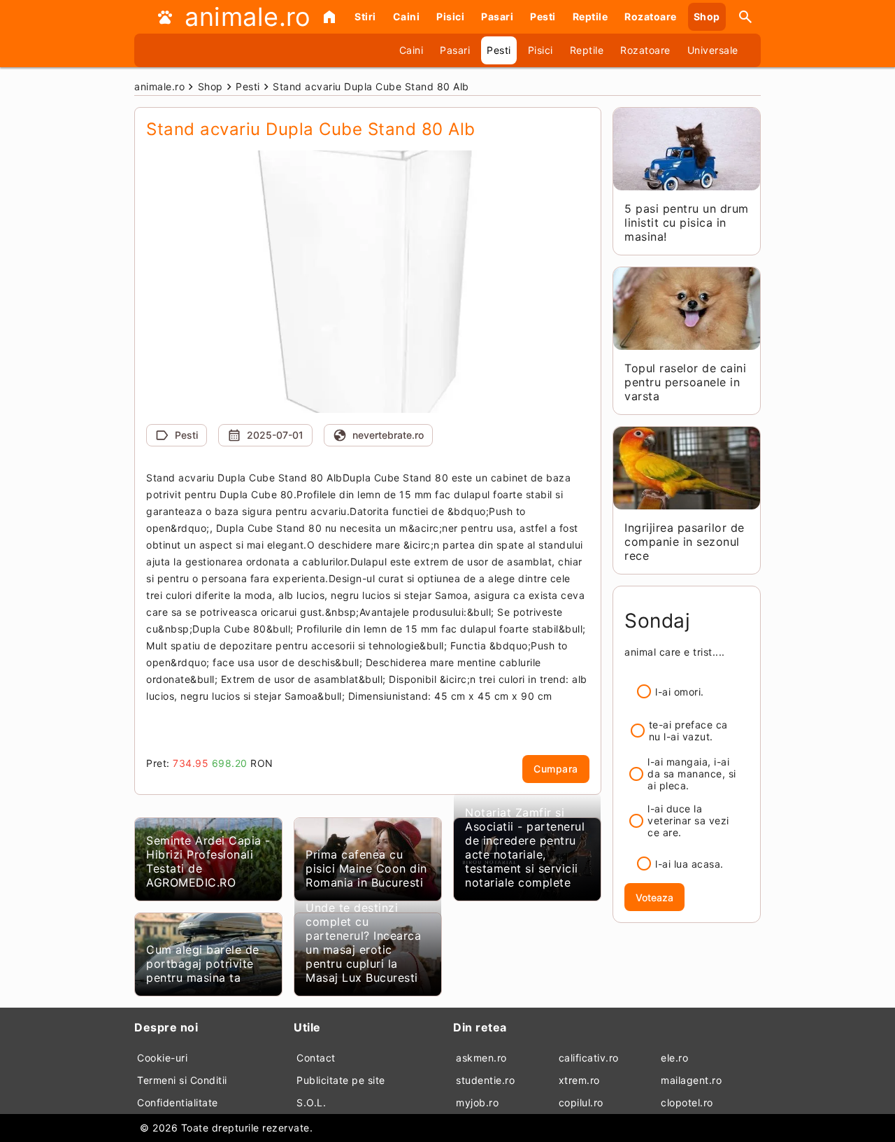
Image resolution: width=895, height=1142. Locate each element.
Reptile (590, 16)
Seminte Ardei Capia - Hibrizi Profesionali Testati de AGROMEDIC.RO (208, 861)
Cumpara (556, 769)
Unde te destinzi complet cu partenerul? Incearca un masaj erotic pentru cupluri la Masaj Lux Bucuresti (363, 943)
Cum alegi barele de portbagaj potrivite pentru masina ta (202, 964)
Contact (316, 1058)
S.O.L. (311, 1102)
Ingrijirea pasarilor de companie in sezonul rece (684, 542)
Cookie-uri (162, 1058)
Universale (712, 50)
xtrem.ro (579, 1080)
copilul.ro (581, 1102)
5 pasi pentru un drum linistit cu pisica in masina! (686, 223)
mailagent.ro (691, 1080)
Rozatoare (650, 16)
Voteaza (654, 897)
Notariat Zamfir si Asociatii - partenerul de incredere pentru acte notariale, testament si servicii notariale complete (525, 847)
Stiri (365, 16)
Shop (707, 16)
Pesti (543, 16)
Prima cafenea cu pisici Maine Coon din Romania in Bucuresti (366, 868)
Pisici (450, 16)
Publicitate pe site (340, 1080)
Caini (406, 16)
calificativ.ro (589, 1058)
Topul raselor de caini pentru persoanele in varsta (685, 382)
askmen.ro (481, 1058)
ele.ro (674, 1058)
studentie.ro (485, 1080)
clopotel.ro (687, 1102)
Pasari (497, 16)
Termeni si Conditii (182, 1080)
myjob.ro (477, 1102)
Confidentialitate (177, 1102)
